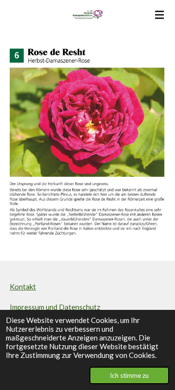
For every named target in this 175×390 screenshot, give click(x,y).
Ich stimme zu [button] (129, 375)
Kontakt (23, 286)
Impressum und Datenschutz (55, 307)
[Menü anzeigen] (159, 14)
